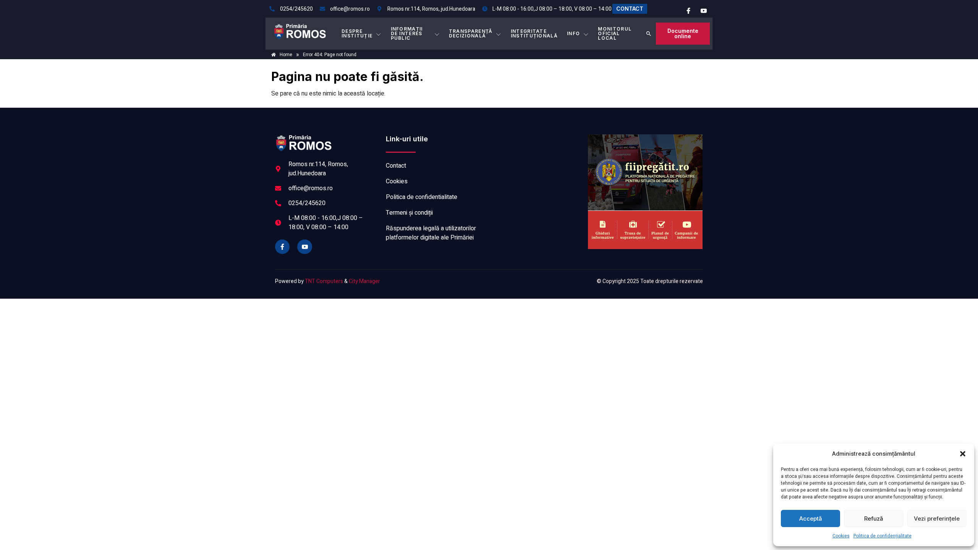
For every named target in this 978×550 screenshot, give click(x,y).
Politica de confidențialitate (882, 535)
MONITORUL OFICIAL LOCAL (614, 33)
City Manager (364, 281)
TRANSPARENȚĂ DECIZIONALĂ (471, 33)
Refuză (873, 518)
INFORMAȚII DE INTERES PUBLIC (407, 33)
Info (573, 33)
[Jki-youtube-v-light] (304, 246)
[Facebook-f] (282, 246)
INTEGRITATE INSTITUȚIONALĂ (534, 33)
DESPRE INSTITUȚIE (357, 33)
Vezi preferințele (937, 518)
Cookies (841, 535)
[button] (963, 454)
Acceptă (810, 518)
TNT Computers (324, 281)
